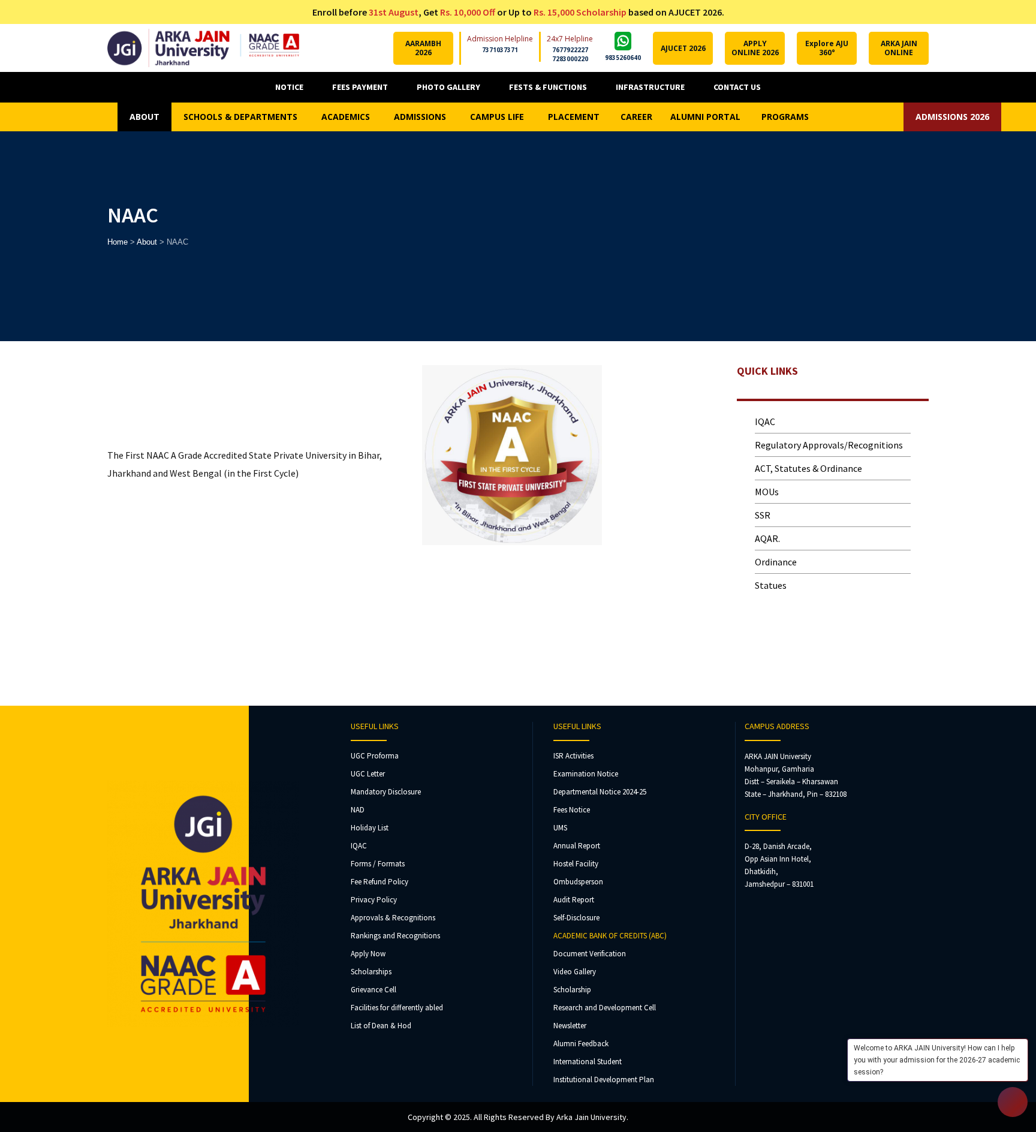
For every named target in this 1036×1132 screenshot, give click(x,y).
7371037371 (500, 50)
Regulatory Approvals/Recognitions (829, 445)
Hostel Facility (575, 864)
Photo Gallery (448, 87)
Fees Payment (360, 87)
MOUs (767, 492)
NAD (358, 810)
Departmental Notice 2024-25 (599, 792)
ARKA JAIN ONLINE (899, 48)
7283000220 (570, 59)
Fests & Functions (548, 87)
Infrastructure (650, 87)
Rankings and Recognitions (395, 936)
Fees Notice (571, 810)
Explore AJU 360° (826, 48)
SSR (762, 515)
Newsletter (569, 1025)
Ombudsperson (578, 882)
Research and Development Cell (604, 1007)
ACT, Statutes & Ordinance (808, 468)
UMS (560, 828)
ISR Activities (573, 756)
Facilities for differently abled (397, 1007)
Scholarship (572, 990)
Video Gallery (574, 972)
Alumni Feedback (581, 1043)
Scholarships (371, 972)
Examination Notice (585, 774)
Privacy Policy (374, 900)
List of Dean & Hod (381, 1025)
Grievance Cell (373, 990)
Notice (289, 87)
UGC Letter (368, 774)
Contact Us (737, 87)
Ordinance (776, 562)
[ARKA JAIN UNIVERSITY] (203, 48)
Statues (771, 585)
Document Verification (589, 954)
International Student (587, 1061)
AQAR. (767, 538)
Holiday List (370, 828)
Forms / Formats (378, 864)
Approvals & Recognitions (393, 918)
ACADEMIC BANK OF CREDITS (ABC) (610, 936)
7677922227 (570, 50)
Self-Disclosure (576, 918)
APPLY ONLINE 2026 (755, 48)
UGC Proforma (375, 756)
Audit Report (573, 900)
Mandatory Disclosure (386, 792)
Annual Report (576, 846)
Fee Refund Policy (379, 882)
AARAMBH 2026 (423, 48)
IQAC (765, 421)
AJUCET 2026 (683, 48)
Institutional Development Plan (603, 1079)
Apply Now (368, 954)
